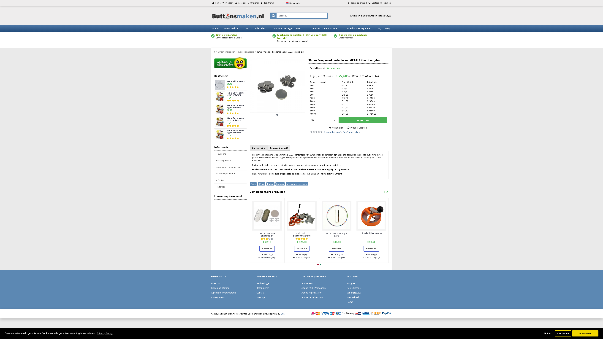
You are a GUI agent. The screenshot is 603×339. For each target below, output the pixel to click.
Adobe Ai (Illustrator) (312, 292)
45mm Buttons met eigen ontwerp (235, 106)
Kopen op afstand (226, 173)
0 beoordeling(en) (332, 132)
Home (350, 301)
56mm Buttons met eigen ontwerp (235, 94)
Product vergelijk (358, 127)
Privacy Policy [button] (105, 333)
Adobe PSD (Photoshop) (314, 287)
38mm (261, 184)
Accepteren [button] (585, 333)
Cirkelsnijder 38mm (371, 233)
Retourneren (262, 287)
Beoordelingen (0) (279, 148)
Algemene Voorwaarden (223, 292)
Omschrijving (258, 148)
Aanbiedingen (263, 283)
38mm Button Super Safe (336, 234)
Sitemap (221, 186)
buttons (280, 184)
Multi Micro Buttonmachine (301, 234)
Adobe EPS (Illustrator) (313, 297)
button (270, 184)
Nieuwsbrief (353, 297)
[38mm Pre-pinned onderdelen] (277, 85)
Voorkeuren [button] (563, 333)
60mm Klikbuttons (235, 81)
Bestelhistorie (354, 287)
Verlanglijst (337, 127)
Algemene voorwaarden (229, 167)
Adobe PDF (307, 283)
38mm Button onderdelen (267, 234)
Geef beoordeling (351, 132)
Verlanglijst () (354, 292)
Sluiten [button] (547, 333)
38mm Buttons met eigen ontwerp (235, 119)
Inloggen (351, 283)
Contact (221, 180)
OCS (283, 313)
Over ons (221, 153)
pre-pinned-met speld (297, 184)
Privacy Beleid (224, 160)
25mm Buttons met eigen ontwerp (235, 132)
